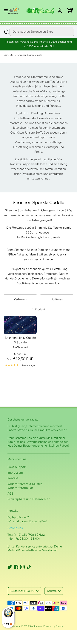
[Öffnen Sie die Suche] (6, 32)
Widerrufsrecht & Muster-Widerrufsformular (25, 486)
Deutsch (52, 591)
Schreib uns (15, 528)
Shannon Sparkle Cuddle (30, 54)
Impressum (15, 472)
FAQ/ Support (17, 467)
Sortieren (57, 299)
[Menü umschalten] (4, 10)
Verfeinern (20, 299)
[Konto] (60, 9)
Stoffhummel (35, 626)
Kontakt (12, 478)
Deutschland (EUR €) (22, 591)
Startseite (8, 54)
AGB (10, 493)
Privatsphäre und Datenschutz (28, 499)
